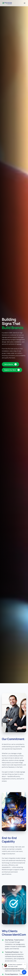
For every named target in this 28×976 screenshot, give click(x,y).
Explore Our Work (10, 370)
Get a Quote (8, 364)
